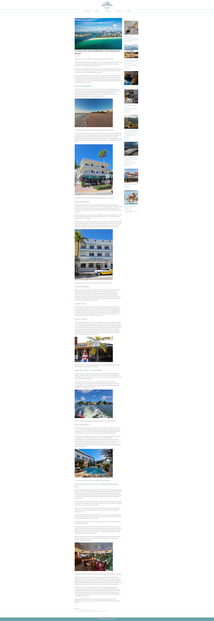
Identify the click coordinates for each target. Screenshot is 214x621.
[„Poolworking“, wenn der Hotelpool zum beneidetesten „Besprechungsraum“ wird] (131, 203)
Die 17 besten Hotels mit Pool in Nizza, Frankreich (86, 609)
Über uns (118, 11)
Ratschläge (108, 11)
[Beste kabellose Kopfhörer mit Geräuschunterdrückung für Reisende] (131, 102)
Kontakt (128, 11)
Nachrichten (87, 11)
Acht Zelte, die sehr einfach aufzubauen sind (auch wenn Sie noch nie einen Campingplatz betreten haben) (131, 134)
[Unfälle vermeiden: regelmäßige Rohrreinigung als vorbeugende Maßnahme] (131, 33)
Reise (96, 11)
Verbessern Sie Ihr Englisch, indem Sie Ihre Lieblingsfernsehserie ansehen (91, 611)
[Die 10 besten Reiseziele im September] (131, 181)
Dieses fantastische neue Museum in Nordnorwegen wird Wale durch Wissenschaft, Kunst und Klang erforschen (130, 161)
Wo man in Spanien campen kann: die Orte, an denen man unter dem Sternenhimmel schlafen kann (131, 63)
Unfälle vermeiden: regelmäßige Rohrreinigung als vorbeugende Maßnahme (131, 38)
